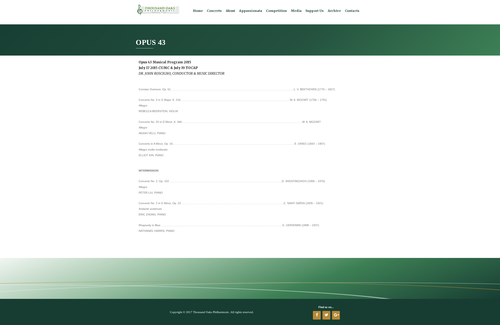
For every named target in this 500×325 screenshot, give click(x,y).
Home (198, 11)
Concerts (214, 11)
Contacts (352, 11)
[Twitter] (326, 315)
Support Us (314, 11)
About (230, 11)
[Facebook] (317, 315)
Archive (334, 11)
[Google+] (336, 315)
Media (296, 11)
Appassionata (250, 11)
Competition (276, 11)
